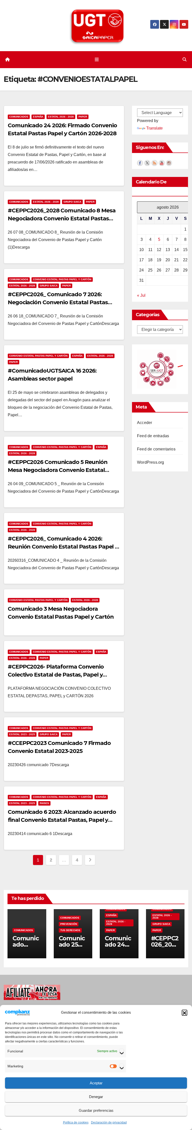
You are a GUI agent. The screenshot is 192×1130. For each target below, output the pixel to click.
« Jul (141, 295)
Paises (44, 803)
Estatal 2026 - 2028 (61, 116)
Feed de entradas (153, 436)
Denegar (96, 1097)
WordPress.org (150, 462)
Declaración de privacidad (109, 1122)
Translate (154, 128)
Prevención (68, 924)
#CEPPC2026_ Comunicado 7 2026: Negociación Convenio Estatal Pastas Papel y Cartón (58, 302)
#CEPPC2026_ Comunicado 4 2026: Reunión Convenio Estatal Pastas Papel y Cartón (63, 546)
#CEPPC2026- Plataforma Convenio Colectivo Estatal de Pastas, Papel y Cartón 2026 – (56, 674)
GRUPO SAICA (72, 201)
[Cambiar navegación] (97, 59)
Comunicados (18, 116)
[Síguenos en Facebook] (140, 162)
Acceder (144, 423)
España (38, 116)
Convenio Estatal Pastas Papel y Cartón (62, 279)
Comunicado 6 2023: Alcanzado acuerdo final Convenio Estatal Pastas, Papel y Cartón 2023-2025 (62, 820)
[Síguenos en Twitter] (147, 162)
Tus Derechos (70, 930)
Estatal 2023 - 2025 (22, 734)
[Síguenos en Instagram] (169, 162)
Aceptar (96, 1083)
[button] (184, 1012)
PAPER (82, 116)
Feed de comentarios (156, 449)
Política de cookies (75, 1122)
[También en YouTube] (162, 162)
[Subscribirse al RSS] (155, 162)
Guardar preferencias (96, 1110)
